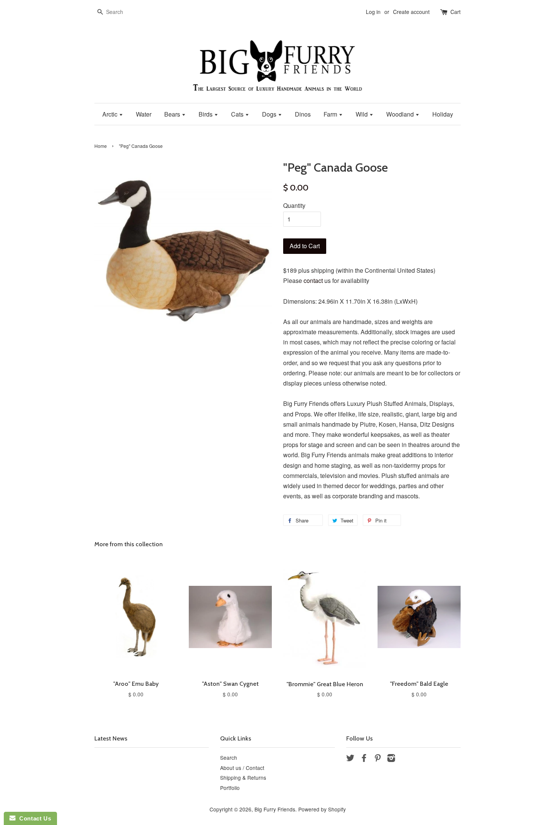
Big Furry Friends (274, 809)
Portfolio (230, 787)
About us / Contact (242, 767)
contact (313, 280)
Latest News (110, 738)
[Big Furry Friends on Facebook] (364, 759)
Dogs (270, 114)
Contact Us (33, 818)
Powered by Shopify (322, 809)
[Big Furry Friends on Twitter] (350, 759)
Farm (331, 114)
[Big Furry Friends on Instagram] (391, 759)
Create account (411, 11)
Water (143, 114)
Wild (362, 114)
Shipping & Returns (243, 777)
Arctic (110, 114)
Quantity (294, 205)
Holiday (442, 114)
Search (228, 757)
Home (100, 146)
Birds (206, 114)
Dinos (303, 114)
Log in (373, 11)
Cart (455, 11)
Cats (238, 114)
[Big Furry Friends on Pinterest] (377, 759)
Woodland (400, 114)
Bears (173, 114)
